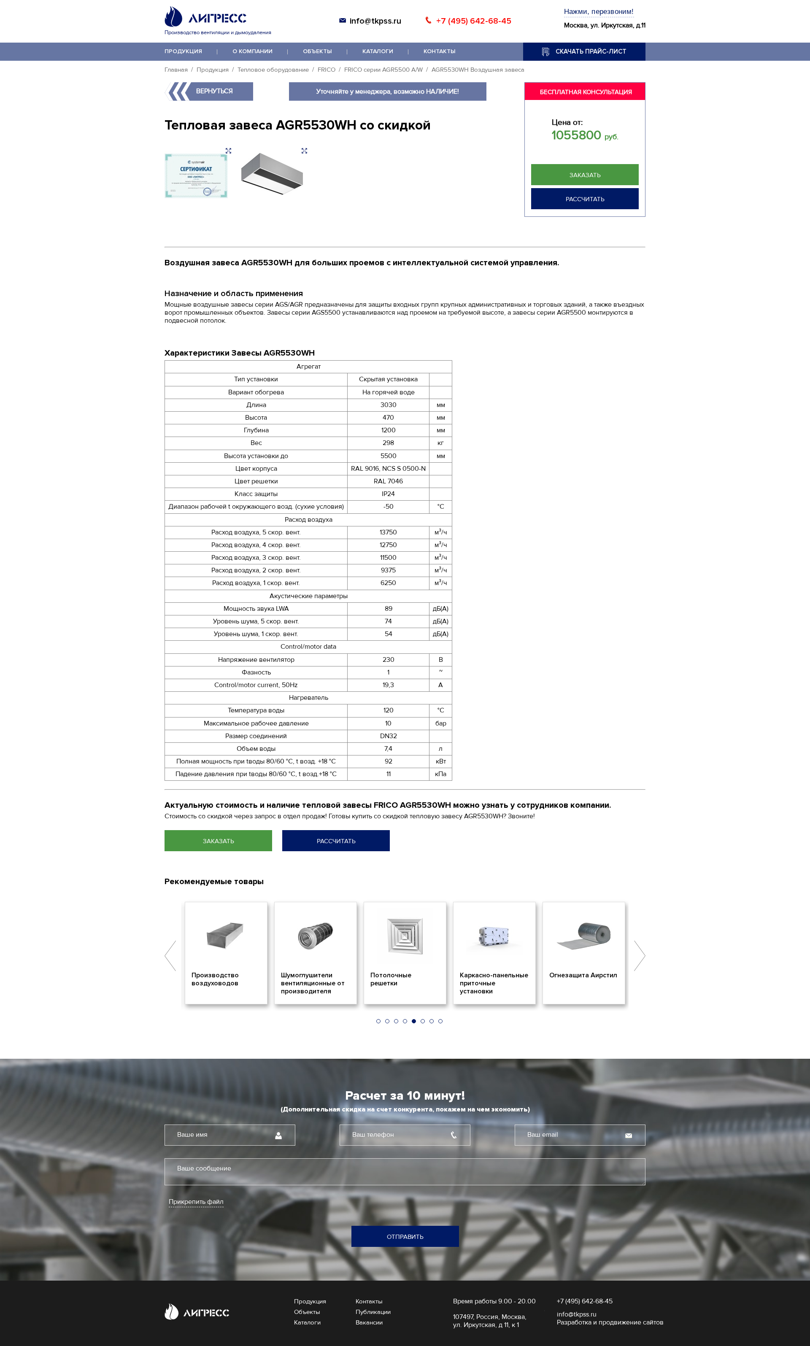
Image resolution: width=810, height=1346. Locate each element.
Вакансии (369, 1322)
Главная (176, 69)
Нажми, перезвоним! (599, 12)
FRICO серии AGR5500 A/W (383, 69)
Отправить (405, 1237)
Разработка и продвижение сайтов (610, 1322)
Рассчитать (585, 199)
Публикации (373, 1312)
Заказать (585, 175)
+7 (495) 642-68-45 (473, 21)
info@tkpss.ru (375, 21)
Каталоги (377, 51)
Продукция (183, 51)
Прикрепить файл (196, 1202)
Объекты (317, 51)
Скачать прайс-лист (591, 51)
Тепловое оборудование (273, 69)
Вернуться (214, 91)
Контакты (440, 51)
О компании (252, 51)
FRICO (326, 69)
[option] (254, 953)
